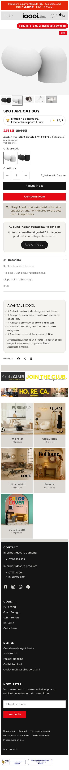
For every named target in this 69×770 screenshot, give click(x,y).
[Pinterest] (28, 587)
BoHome (8, 623)
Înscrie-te (15, 714)
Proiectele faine (13, 659)
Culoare (11, 148)
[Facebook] (5, 587)
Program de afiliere (13, 739)
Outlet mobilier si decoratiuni (21, 669)
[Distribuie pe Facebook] (18, 358)
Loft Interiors (11, 617)
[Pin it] (31, 358)
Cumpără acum (34, 196)
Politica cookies (41, 735)
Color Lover (10, 628)
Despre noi (9, 731)
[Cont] (50, 15)
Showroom (10, 653)
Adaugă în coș (34, 186)
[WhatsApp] (20, 587)
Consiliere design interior (18, 648)
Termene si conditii (40, 731)
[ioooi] (34, 16)
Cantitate (9, 168)
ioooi (14, 749)
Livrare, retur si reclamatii (16, 735)
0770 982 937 (17, 559)
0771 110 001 (16, 572)
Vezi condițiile (10, 142)
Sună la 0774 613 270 (38, 136)
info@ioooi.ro (17, 577)
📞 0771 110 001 (34, 244)
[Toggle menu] (5, 15)
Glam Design (11, 612)
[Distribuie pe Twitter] (25, 358)
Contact (22, 731)
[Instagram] (13, 587)
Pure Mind (9, 607)
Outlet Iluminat (12, 664)
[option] (34, 62)
